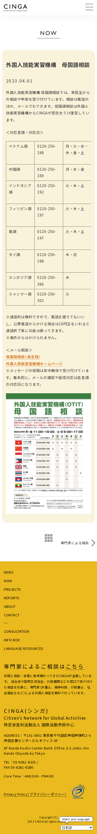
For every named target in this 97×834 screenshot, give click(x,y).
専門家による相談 (75, 542)
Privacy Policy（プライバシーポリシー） (35, 794)
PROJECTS (12, 589)
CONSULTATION (16, 631)
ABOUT (10, 606)
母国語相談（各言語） (23, 356)
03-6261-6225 (24, 762)
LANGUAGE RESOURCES (23, 648)
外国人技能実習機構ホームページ (34, 363)
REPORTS (11, 597)
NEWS (8, 572)
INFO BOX (12, 639)
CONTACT (11, 614)
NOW (8, 580)
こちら (75, 666)
